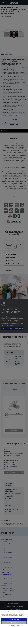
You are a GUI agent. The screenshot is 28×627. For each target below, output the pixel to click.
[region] (14, 618)
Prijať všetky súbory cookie (14, 619)
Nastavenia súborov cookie (14, 625)
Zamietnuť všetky (14, 622)
